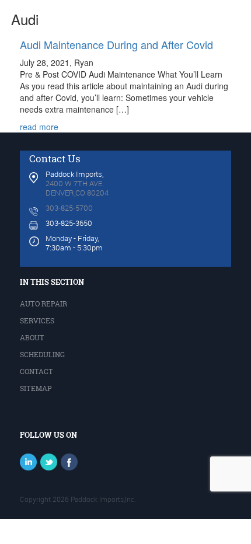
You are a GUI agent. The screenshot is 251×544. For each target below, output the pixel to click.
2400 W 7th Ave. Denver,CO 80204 (77, 188)
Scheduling (42, 355)
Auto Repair (43, 304)
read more (39, 126)
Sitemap (36, 388)
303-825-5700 (69, 207)
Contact (36, 371)
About (32, 338)
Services (37, 321)
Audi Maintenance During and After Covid (116, 44)
